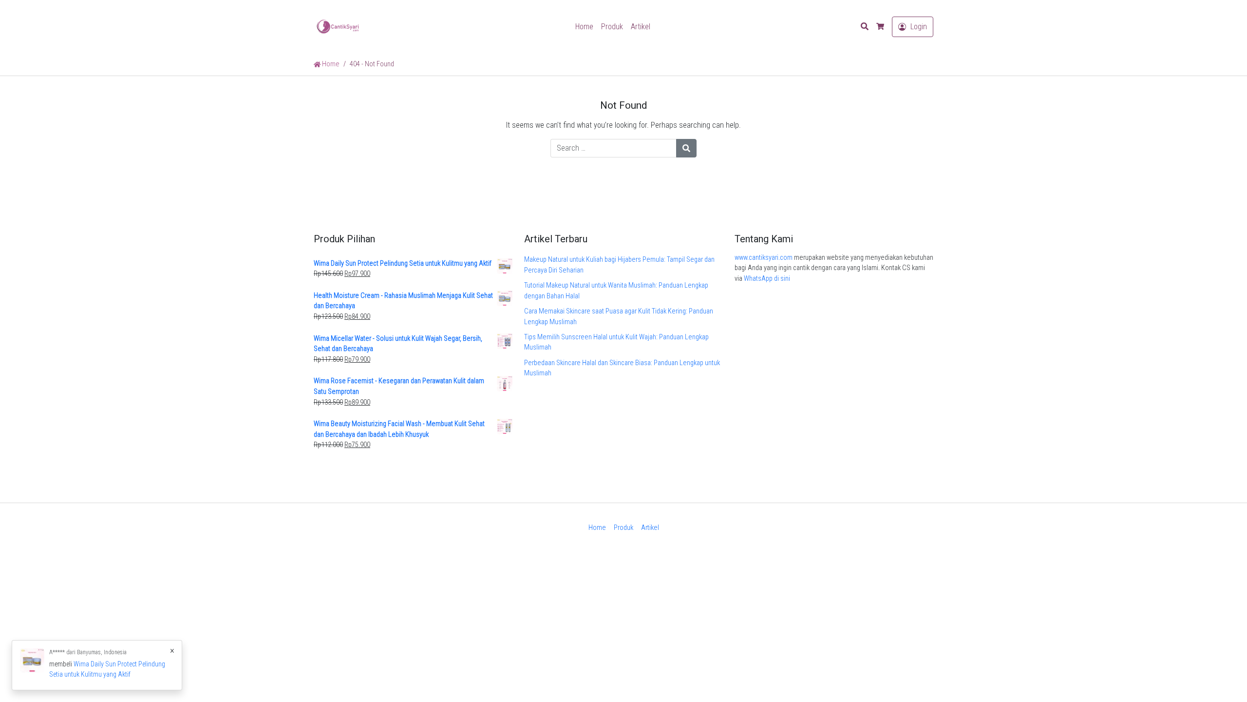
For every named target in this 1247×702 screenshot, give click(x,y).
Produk (612, 26)
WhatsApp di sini (767, 278)
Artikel (640, 26)
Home (584, 26)
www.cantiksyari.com (764, 258)
